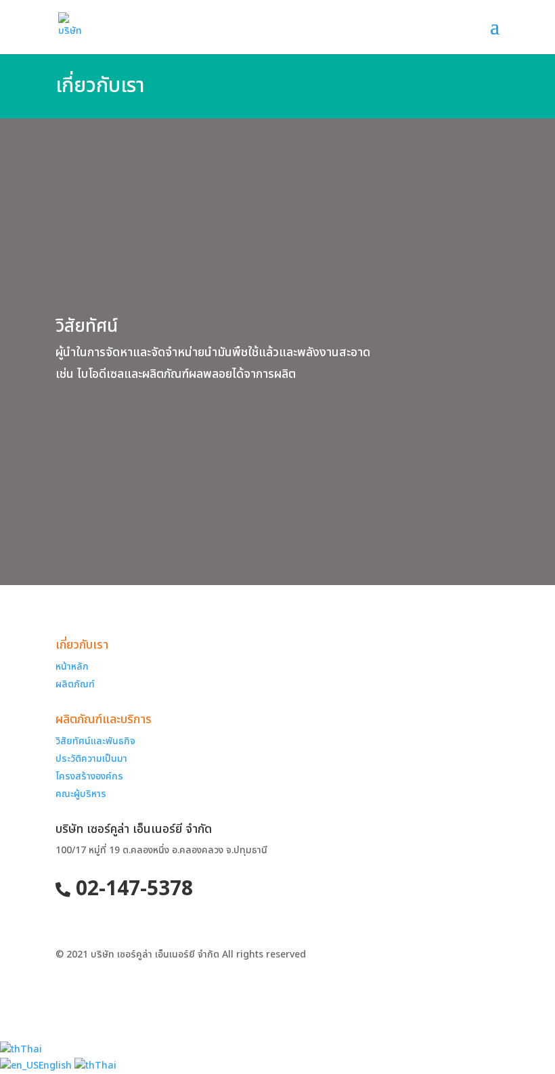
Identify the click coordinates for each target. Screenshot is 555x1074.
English (56, 1065)
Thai (31, 1049)
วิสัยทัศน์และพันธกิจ (95, 741)
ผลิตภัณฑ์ (75, 684)
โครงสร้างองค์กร (89, 776)
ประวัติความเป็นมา (91, 759)
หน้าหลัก (72, 667)
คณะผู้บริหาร (81, 794)
